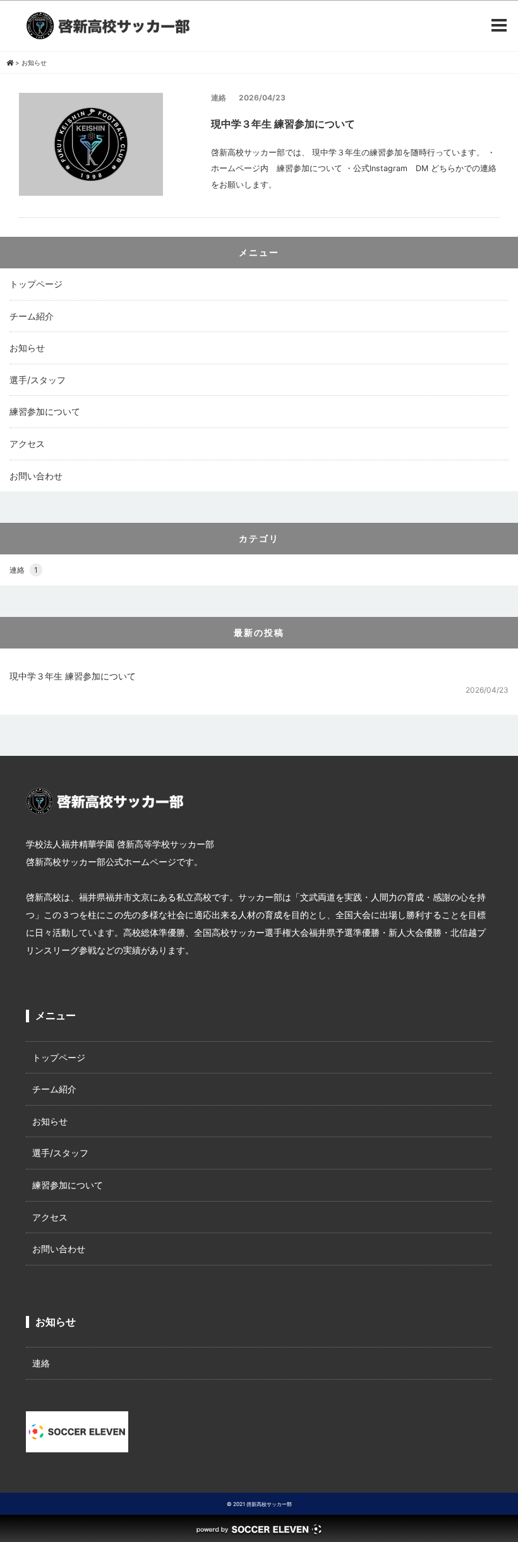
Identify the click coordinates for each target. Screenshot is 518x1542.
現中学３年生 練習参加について (72, 676)
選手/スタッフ (37, 379)
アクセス (27, 443)
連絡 (23, 570)
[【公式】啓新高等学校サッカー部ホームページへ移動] (9, 62)
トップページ (36, 283)
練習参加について (44, 411)
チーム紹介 (31, 316)
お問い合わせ (36, 475)
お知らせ (27, 347)
